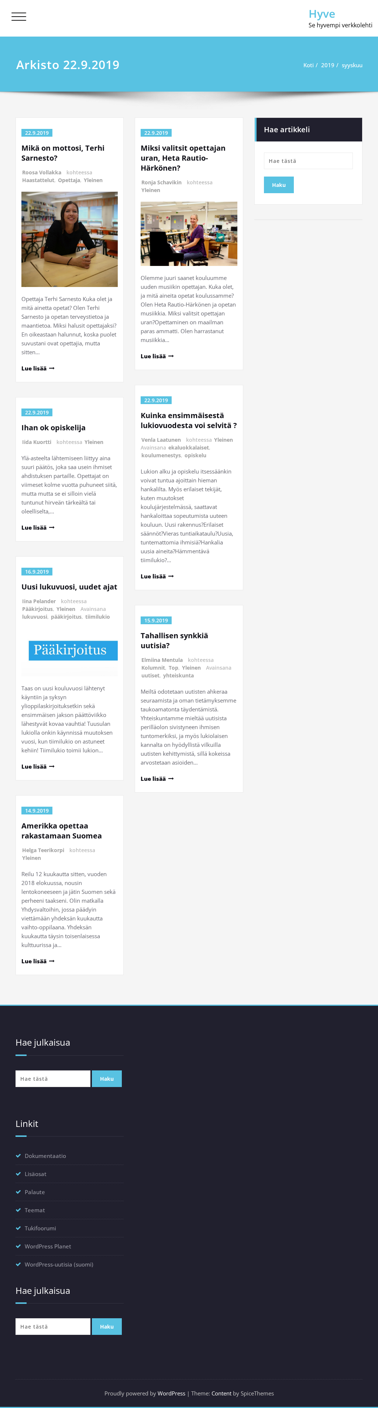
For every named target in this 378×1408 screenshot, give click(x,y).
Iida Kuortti (36, 441)
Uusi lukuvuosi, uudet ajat (69, 587)
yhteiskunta (178, 675)
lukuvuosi (34, 616)
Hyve (322, 13)
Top (173, 667)
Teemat (35, 1210)
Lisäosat (36, 1174)
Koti (308, 65)
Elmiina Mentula (162, 659)
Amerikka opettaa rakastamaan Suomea (61, 831)
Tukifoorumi (40, 1228)
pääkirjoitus (66, 616)
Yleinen (93, 180)
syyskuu (352, 65)
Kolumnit (153, 667)
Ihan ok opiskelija (53, 428)
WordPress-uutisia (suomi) (59, 1264)
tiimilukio (97, 616)
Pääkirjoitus (37, 608)
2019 (327, 65)
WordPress (171, 1393)
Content (221, 1393)
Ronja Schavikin (161, 182)
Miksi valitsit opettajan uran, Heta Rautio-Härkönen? (183, 158)
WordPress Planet (48, 1246)
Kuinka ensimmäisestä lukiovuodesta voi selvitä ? (189, 420)
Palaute (35, 1192)
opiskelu (195, 455)
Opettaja (69, 180)
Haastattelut (38, 180)
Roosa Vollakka (41, 172)
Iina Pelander (39, 601)
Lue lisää (34, 368)
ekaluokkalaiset (188, 447)
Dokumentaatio (45, 1155)
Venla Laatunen (161, 439)
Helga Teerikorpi (43, 850)
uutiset (150, 675)
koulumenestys (161, 455)
